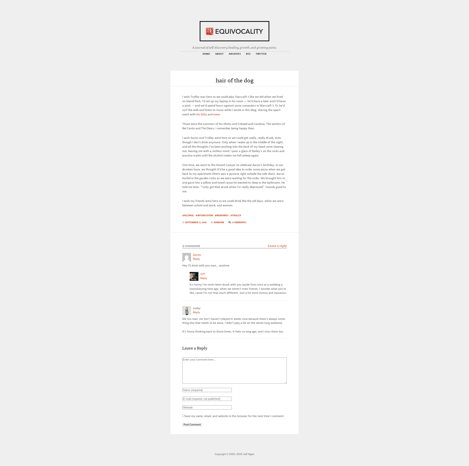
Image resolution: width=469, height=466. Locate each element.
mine (216, 114)
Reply (196, 259)
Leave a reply (277, 245)
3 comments (239, 222)
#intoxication (204, 215)
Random (219, 222)
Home (206, 53)
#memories (221, 215)
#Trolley (235, 215)
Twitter (261, 53)
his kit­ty (201, 114)
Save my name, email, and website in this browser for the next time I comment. (234, 416)
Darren (197, 255)
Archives (235, 53)
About (219, 53)
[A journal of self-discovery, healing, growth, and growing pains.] (234, 30)
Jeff (202, 274)
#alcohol (188, 215)
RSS (248, 53)
